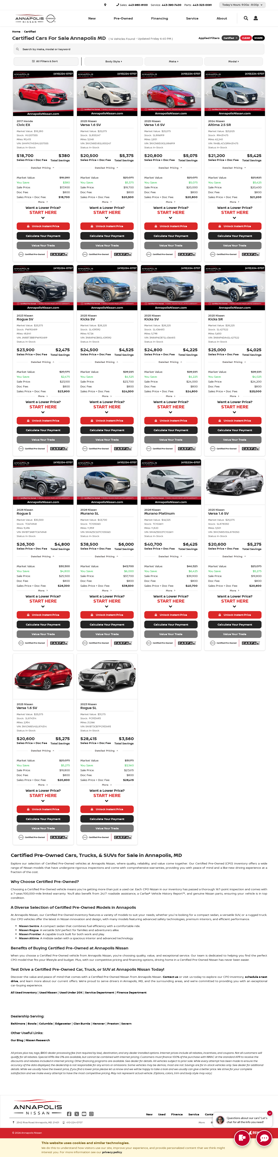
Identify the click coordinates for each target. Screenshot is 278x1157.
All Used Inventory (24, 992)
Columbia (46, 1023)
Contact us (170, 977)
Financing (159, 18)
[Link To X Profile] (77, 1113)
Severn (126, 1023)
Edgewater (63, 1023)
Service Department (99, 992)
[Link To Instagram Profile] (91, 1113)
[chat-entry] (242, 1138)
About (222, 18)
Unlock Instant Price (45, 226)
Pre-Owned (123, 18)
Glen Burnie (81, 1023)
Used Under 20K (71, 992)
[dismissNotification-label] (269, 1113)
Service (192, 18)
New (92, 18)
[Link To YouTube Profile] (84, 1113)
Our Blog (17, 1040)
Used (161, 1114)
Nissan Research (38, 1040)
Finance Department (132, 992)
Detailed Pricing (41, 167)
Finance (177, 1114)
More (41, 202)
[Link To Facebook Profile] (69, 1113)
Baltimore (18, 1023)
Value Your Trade (43, 245)
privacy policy (112, 1152)
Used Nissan (48, 992)
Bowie (32, 1023)
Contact (210, 1114)
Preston (113, 1023)
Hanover (99, 1023)
